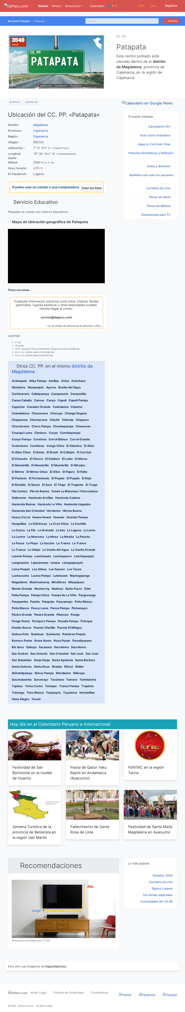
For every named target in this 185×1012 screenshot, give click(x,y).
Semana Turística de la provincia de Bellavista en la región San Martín (34, 832)
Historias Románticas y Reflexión (150, 153)
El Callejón (67, 452)
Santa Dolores (22, 666)
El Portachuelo (39, 478)
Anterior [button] (16, 101)
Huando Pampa (77, 517)
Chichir (55, 420)
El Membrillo (20, 465)
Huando (58, 517)
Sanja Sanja (42, 660)
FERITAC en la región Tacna (146, 770)
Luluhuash (60, 575)
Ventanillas (87, 692)
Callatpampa (40, 394)
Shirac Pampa (44, 673)
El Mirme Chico (37, 472)
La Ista (60, 530)
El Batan (38, 452)
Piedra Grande (22, 614)
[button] (112, 6)
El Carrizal (84, 452)
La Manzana (35, 536)
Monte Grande (22, 588)
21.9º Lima (147, 6)
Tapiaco (17, 686)
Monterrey (42, 588)
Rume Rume (42, 640)
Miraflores (58, 582)
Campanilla (78, 394)
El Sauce (34, 485)
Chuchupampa (63, 426)
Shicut (68, 666)
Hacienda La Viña (50, 504)
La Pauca (18, 543)
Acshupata (19, 381)
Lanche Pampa (22, 556)
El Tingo (60, 485)
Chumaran (83, 426)
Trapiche (87, 686)
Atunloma (18, 387)
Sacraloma (61, 647)
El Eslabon (52, 459)
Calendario (97, 6)
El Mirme (18, 472)
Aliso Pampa (37, 381)
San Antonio (39, 653)
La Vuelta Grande (83, 549)
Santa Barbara (85, 660)
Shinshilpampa (22, 673)
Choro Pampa (41, 426)
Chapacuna (20, 420)
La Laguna (74, 530)
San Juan (92, 653)
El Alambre (74, 446)
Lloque (55, 562)
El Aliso (89, 446)
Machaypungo (80, 575)
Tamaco (71, 679)
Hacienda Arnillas (41, 498)
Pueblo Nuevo (21, 627)
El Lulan (67, 459)
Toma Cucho (34, 686)
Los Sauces (57, 569)
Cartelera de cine (161, 882)
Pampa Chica (40, 595)
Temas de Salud (160, 197)
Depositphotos (55, 966)
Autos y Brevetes (159, 166)
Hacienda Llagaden (77, 504)
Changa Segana (76, 413)
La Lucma (18, 536)
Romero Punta (22, 640)
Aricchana (78, 381)
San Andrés (20, 653)
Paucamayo (64, 601)
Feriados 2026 (163, 875)
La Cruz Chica (59, 523)
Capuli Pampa (78, 400)
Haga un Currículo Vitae (154, 144)
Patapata (48, 601)
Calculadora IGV (159, 126)
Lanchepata (43, 556)
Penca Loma (39, 608)
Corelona (39, 439)
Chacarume (40, 413)
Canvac (39, 400)
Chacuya (56, 413)
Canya (51, 400)
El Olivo (55, 472)
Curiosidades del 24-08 (156, 901)
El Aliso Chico (21, 452)
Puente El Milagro (69, 627)
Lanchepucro (62, 556)
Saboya (31, 647)
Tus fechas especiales (158, 895)
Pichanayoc (80, 608)
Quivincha (53, 634)
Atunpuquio (35, 387)
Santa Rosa (42, 666)
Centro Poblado (20, 21)
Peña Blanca (83, 601)
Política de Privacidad (68, 992)
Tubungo (18, 692)
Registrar (171, 5)
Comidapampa (70, 433)
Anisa (65, 381)
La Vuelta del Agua (55, 549)
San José (77, 653)
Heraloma (53, 510)
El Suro (47, 485)
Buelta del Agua (69, 387)
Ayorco (51, 387)
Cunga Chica (55, 446)
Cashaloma (60, 407)
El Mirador (78, 465)
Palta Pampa (20, 595)
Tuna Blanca (35, 692)
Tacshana (57, 679)
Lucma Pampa (41, 575)
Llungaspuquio (72, 562)
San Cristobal (59, 653)
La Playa (32, 543)
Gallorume (19, 498)
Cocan (53, 433)
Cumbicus (37, 446)
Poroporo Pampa (44, 621)
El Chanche (20, 459)
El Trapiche (75, 485)
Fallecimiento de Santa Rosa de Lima (89, 829)
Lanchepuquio (84, 556)
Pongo (75, 614)
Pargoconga (87, 595)
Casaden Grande (39, 407)
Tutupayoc (53, 692)
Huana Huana (41, 517)
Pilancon (62, 614)
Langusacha (20, 562)
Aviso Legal (38, 992)
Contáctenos (99, 992)
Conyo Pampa (21, 439)
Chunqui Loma (22, 433)
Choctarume (20, 426)
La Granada (46, 530)
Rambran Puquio (74, 634)
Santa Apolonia (62, 660)
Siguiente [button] (30, 101)
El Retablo (19, 485)
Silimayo (79, 673)
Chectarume (39, 420)
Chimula (68, 420)
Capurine (18, 407)
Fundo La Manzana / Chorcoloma (74, 491)
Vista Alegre (20, 699)
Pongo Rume (21, 621)
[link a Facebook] (147, 994)
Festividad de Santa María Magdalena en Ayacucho (150, 829)
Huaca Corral (21, 517)
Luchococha (20, 575)
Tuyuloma (70, 692)
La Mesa (52, 536)
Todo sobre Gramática (155, 135)
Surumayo (41, 679)
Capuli (62, 400)
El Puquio (57, 478)
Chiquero (82, 420)
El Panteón (19, 478)
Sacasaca (45, 647)
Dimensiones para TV (156, 214)
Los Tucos (74, 569)
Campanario (59, 394)
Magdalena (40, 125)
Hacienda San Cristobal (28, 510)
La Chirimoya (38, 523)
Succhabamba (22, 679)
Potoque (86, 621)
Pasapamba (20, 601)
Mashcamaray (39, 582)
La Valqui (34, 549)
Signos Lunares (162, 888)
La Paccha (83, 536)
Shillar (79, 666)
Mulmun (57, 588)
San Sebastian (22, 660)
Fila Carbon (20, 491)
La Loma (89, 530)
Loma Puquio (21, 569)
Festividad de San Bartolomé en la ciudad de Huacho (32, 772)
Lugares (38, 174)
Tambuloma (87, 679)
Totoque (51, 686)
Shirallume (63, 673)
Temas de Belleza (159, 206)
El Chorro (36, 459)
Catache (76, 407)
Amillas (54, 381)
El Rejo (86, 478)
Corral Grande (80, 439)
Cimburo (40, 433)
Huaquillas (19, 523)
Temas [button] (55, 6)
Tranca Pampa (69, 686)
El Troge (91, 485)
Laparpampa (39, 562)
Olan (87, 588)
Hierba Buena (72, 510)
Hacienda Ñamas (23, 504)
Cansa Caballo (22, 400)
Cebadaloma (20, 413)
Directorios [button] (72, 6)
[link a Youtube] (170, 994)
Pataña (35, 601)
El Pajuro (69, 472)
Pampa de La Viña (63, 595)
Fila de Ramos (39, 491)
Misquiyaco (76, 582)
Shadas (57, 666)
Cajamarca (40, 130)
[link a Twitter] (125, 994)
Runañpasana (82, 640)
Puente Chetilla (44, 627)
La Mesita (67, 536)
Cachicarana (20, 394)
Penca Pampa (59, 608)
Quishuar (37, 634)
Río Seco (18, 647)
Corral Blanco (58, 439)
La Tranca (63, 543)
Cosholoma (20, 446)
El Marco (81, 459)
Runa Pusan (62, 640)
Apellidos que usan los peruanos (151, 175)
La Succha (47, 543)
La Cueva (18, 530)
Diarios (43, 6)
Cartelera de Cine (158, 188)
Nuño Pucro (73, 588)
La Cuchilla (78, 523)
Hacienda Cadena (67, 498)
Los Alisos (39, 569)
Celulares (172, 20)
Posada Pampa (68, 621)
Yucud (35, 699)
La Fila (31, 530)
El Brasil (52, 452)
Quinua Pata (20, 634)
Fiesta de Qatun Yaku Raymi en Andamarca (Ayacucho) (88, 772)
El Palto (82, 472)
